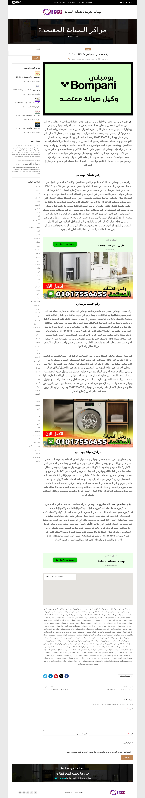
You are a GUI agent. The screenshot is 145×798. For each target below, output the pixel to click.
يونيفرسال (36, 457)
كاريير (38, 379)
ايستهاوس (37, 238)
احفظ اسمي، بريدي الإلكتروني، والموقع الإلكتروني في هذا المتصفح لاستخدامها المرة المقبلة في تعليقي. (98, 752)
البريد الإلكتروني (81, 734)
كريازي (37, 390)
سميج (38, 331)
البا (39, 216)
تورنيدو (38, 286)
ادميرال (37, 198)
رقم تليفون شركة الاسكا (34, 145)
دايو (39, 316)
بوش (38, 261)
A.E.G (38, 186)
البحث (38, 49)
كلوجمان (37, 398)
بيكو (38, 268)
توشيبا (38, 290)
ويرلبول (37, 453)
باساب (38, 242)
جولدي (38, 309)
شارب (38, 349)
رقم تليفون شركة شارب (27, 154)
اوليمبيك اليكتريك (34, 227)
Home (76, 36)
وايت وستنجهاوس (34, 446)
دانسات (37, 312)
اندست (37, 224)
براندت (38, 253)
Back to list (88, 688)
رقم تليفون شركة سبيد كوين (25, 152)
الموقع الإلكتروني (127, 743)
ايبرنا (38, 231)
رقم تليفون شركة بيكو (24, 148)
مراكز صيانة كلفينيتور (23, 171)
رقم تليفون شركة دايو (25, 150)
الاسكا (38, 212)
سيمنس (37, 346)
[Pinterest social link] (126, 2)
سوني (38, 335)
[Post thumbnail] (37, 73)
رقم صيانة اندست (29, 161)
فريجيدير (37, 361)
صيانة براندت (32, 167)
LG (39, 194)
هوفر (38, 438)
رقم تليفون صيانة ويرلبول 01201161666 (27, 102)
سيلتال (38, 338)
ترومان (37, 272)
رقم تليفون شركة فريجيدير (30, 156)
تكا (39, 279)
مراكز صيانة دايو (18, 169)
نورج (38, 424)
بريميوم (37, 257)
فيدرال (38, 368)
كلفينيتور (37, 394)
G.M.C (38, 190)
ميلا (39, 420)
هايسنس (37, 431)
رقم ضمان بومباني (123, 121)
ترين (38, 275)
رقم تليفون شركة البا (23, 145)
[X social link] (129, 2)
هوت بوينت (36, 435)
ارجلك (38, 201)
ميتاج (38, 416)
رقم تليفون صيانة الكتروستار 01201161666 (26, 90)
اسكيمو (37, 209)
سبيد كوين (36, 327)
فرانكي (37, 357)
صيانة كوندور (19, 167)
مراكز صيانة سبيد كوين (34, 171)
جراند (38, 298)
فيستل (38, 372)
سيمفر (38, 342)
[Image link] (88, 275)
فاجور (38, 353)
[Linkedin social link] (123, 2)
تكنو (38, 283)
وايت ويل (37, 450)
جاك (38, 294)
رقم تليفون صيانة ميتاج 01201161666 (28, 128)
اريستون (37, 205)
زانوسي (37, 320)
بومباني (69, 36)
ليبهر (38, 409)
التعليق (130, 709)
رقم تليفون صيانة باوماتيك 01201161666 (27, 77)
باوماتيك (37, 249)
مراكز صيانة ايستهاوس (27, 169)
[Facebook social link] (132, 2)
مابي (38, 412)
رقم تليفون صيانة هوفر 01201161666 (28, 115)
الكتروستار (36, 220)
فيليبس (37, 375)
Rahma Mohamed (91, 59)
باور (38, 246)
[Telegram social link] (121, 2)
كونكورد (37, 405)
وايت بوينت (36, 442)
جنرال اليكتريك (35, 301)
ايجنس (38, 235)
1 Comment (27, 81)
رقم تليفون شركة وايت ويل (29, 160)
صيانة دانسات (25, 167)
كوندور (38, 401)
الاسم (130, 734)
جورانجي (37, 305)
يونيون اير (37, 461)
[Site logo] (16, 2)
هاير (38, 427)
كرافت (38, 387)
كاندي (38, 383)
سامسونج (37, 324)
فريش (38, 364)
